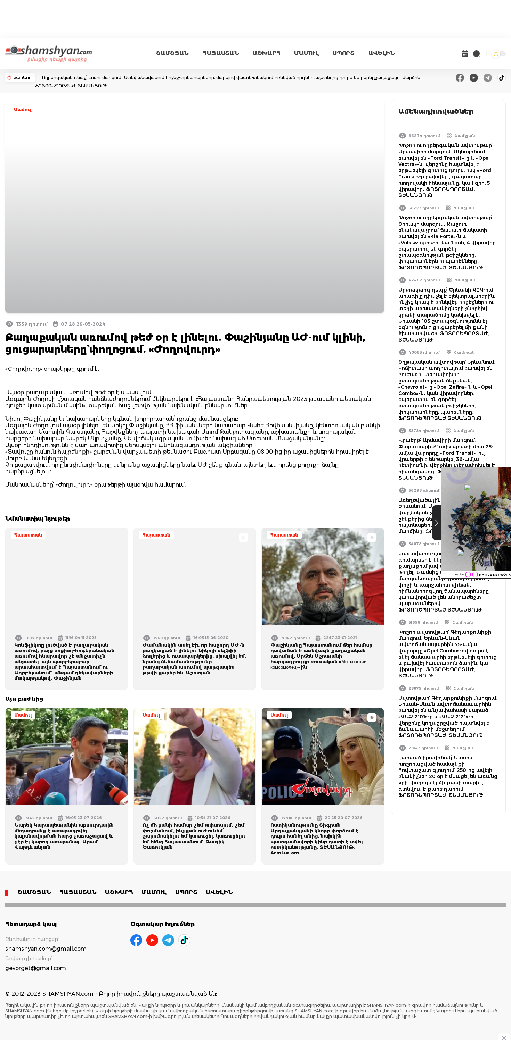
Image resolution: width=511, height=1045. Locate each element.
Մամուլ (23, 109)
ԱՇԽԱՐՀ (266, 53)
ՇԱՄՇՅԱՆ (172, 53)
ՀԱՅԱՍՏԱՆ (221, 53)
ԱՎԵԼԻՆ (381, 53)
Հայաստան (28, 535)
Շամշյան (464, 135)
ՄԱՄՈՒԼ (306, 53)
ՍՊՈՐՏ (343, 53)
